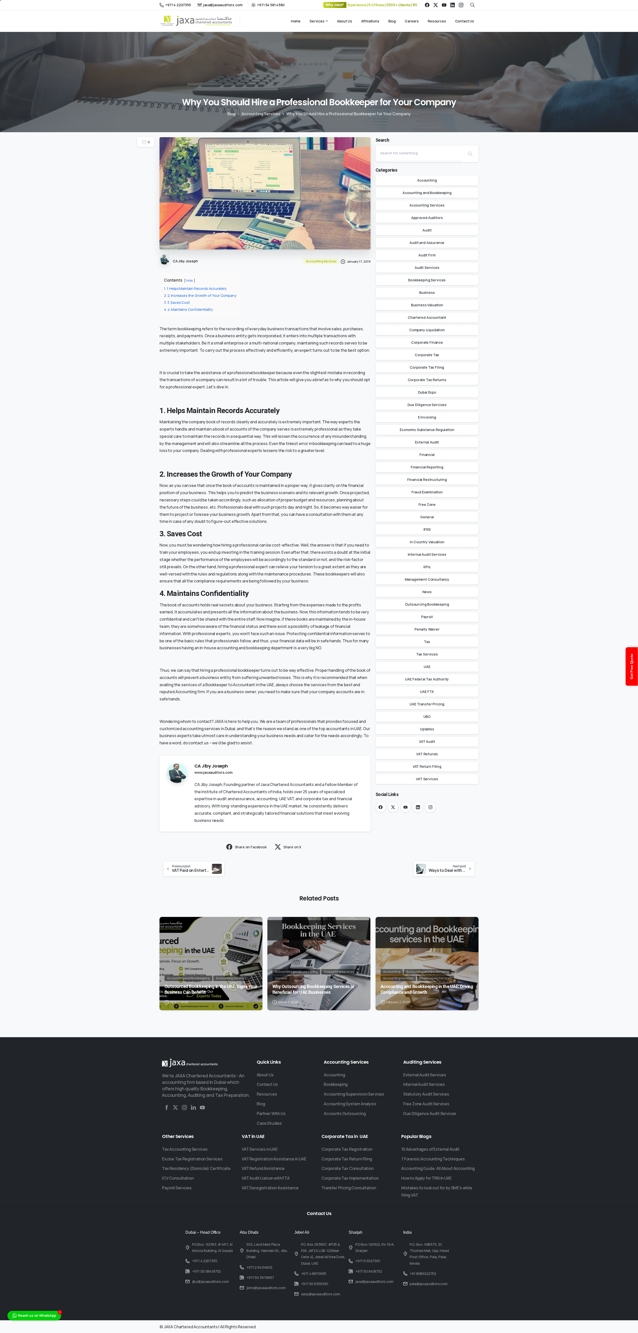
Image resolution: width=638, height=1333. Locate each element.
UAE (427, 666)
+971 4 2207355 (178, 4)
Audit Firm (426, 255)
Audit (426, 230)
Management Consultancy (427, 579)
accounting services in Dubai (208, 728)
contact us (198, 743)
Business (427, 292)
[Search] (470, 153)
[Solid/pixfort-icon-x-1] (175, 1107)
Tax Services (427, 654)
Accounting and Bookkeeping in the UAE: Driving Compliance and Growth (427, 989)
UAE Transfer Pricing (426, 704)
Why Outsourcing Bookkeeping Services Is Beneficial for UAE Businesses (313, 989)
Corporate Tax (427, 354)
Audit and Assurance (426, 242)
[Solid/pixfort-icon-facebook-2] (166, 1107)
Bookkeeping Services (427, 280)
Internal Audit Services (427, 554)
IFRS (427, 529)
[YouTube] (444, 5)
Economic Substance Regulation (427, 429)
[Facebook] (427, 5)
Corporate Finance (427, 342)
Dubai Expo (427, 392)
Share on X (292, 847)
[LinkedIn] (452, 5)
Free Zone (427, 504)
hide (189, 280)
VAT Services (427, 779)
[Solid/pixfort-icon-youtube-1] (202, 1107)
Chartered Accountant (427, 317)
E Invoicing (427, 417)
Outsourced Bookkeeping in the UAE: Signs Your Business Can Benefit (210, 989)
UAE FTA (427, 691)
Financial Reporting (427, 467)
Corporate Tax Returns (427, 379)
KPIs (427, 566)
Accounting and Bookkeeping (427, 192)
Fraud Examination (427, 492)
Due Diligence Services (427, 404)
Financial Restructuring (427, 479)
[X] (435, 5)
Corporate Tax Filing (427, 367)
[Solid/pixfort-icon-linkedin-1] (193, 1107)
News (427, 591)
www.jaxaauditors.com (213, 772)
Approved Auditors (427, 217)
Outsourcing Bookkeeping (427, 604)
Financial (427, 454)
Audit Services (427, 267)
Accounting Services (260, 113)
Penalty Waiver (427, 629)
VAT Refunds (427, 754)
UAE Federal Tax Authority (427, 679)
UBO (427, 716)
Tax (427, 641)
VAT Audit (427, 741)
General (427, 517)
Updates (427, 729)
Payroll (427, 616)
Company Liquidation (427, 330)
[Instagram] (461, 5)
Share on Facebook (251, 847)
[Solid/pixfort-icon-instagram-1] (184, 1107)
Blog (231, 113)
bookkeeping (324, 443)
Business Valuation (427, 305)
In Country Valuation (427, 542)
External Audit (427, 442)
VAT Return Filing (427, 766)
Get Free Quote (632, 666)
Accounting (427, 180)
